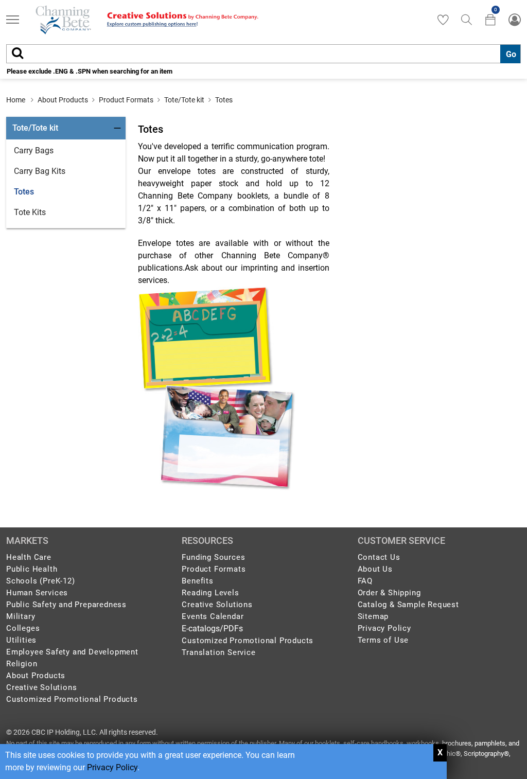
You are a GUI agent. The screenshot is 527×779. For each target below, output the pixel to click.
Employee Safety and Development (72, 652)
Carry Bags (34, 150)
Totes (224, 100)
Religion (21, 663)
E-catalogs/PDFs (212, 628)
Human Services (37, 592)
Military (20, 616)
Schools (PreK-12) (40, 581)
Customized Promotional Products (72, 699)
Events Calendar (212, 616)
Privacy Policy (112, 767)
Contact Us (379, 557)
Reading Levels (210, 592)
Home (15, 100)
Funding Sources (213, 557)
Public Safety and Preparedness (66, 604)
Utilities (21, 640)
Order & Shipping (389, 592)
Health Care (28, 557)
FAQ (365, 581)
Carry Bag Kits (39, 171)
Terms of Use (383, 640)
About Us (375, 569)
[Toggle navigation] (12, 20)
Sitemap (373, 616)
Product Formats (126, 100)
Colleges (23, 628)
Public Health (31, 569)
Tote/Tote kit (184, 100)
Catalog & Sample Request (408, 604)
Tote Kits (30, 212)
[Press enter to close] (440, 753)
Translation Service (218, 652)
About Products (63, 100)
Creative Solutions (41, 687)
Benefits (197, 581)
